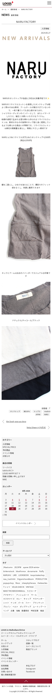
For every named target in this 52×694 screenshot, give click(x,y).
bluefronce (21, 571)
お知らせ (6, 456)
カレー (19, 598)
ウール (34, 594)
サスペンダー (38, 598)
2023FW (17, 567)
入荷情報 (6, 444)
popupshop (8, 583)
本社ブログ (30, 665)
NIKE (5, 479)
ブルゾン (7, 606)
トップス (37, 411)
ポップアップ (25, 606)
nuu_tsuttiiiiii (9, 579)
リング (6, 610)
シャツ (6, 602)
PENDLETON (41, 579)
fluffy (41, 571)
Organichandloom (25, 579)
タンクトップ (15, 411)
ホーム (4, 9)
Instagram (31, 668)
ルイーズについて (33, 646)
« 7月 (5, 514)
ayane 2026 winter (31, 567)
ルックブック (6, 643)
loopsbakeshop (37, 575)
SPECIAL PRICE (9, 447)
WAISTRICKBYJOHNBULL (14, 591)
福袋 (42, 610)
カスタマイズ (9, 598)
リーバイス (7, 467)
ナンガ (13, 602)
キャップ (27, 598)
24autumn (8, 567)
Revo (17, 583)
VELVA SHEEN (18, 587)
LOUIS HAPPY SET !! (11, 473)
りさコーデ (31, 591)
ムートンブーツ (39, 606)
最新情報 (14, 9)
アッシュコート (22, 594)
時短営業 (34, 610)
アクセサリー (8, 594)
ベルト (15, 606)
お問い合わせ (6, 671)
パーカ (21, 602)
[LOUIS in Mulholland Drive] (8, 3)
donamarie (32, 571)
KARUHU (7, 575)
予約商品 (6, 450)
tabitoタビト (8, 470)
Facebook (30, 671)
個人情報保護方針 (8, 674)
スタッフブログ (32, 640)
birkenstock (8, 571)
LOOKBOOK (23, 575)
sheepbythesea (29, 583)
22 (39, 505)
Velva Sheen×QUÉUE (36, 427)
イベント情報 (8, 453)
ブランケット (38, 602)
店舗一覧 (29, 643)
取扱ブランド (31, 649)
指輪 (18, 610)
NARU (46, 414)
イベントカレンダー (24, 523)
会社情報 (5, 668)
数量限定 (25, 610)
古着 (12, 610)
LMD (15, 575)
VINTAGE (30, 587)
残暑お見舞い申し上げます (14, 476)
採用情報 (5, 665)
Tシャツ (6, 587)
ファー (28, 602)
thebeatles (42, 583)
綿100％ (27, 411)
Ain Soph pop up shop (16, 421)
